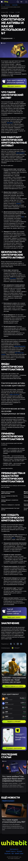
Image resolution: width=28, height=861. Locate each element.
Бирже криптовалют (14, 617)
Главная (1, 5)
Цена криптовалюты (14, 86)
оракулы (18, 203)
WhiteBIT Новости (11, 851)
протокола (13, 278)
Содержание (7, 38)
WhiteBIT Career (19, 853)
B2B (13, 853)
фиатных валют (20, 153)
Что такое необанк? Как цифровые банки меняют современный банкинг (13, 778)
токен (13, 538)
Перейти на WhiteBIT (14, 721)
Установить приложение (14, 748)
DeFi (23, 216)
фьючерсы (10, 122)
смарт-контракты (14, 394)
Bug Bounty (8, 853)
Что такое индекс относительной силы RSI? (13, 821)
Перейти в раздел (8, 801)
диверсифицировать (19, 346)
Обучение (7, 5)
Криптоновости (14, 849)
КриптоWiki (15, 5)
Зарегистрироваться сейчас (14, 686)
